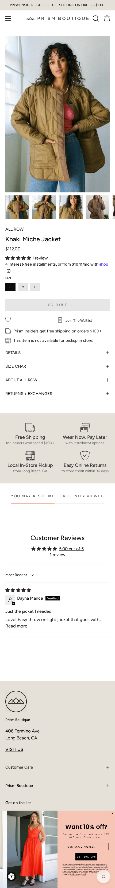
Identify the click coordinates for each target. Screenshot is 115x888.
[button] (95, 18)
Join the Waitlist (79, 320)
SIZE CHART (16, 366)
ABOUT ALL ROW (21, 380)
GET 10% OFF (86, 856)
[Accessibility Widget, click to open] (11, 876)
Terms (84, 874)
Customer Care (19, 767)
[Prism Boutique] (57, 18)
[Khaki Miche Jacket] (17, 207)
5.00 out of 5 (71, 548)
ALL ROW (14, 229)
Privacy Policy (75, 874)
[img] (18, 590)
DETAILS (13, 352)
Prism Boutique (17, 720)
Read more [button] (16, 626)
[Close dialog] (112, 813)
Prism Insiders (26, 331)
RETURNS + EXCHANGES (28, 393)
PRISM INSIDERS (23, 5)
